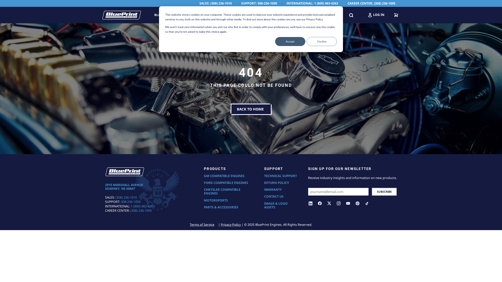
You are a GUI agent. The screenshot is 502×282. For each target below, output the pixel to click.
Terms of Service (202, 224)
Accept (290, 41)
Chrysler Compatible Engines (222, 191)
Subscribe (384, 191)
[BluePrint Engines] (121, 15)
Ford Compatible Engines (226, 183)
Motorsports (216, 200)
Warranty (273, 190)
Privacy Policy (231, 224)
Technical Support (280, 176)
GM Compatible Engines (224, 176)
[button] (351, 15)
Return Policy (276, 183)
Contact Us (274, 196)
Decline (321, 41)
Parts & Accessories (221, 207)
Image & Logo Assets (276, 205)
